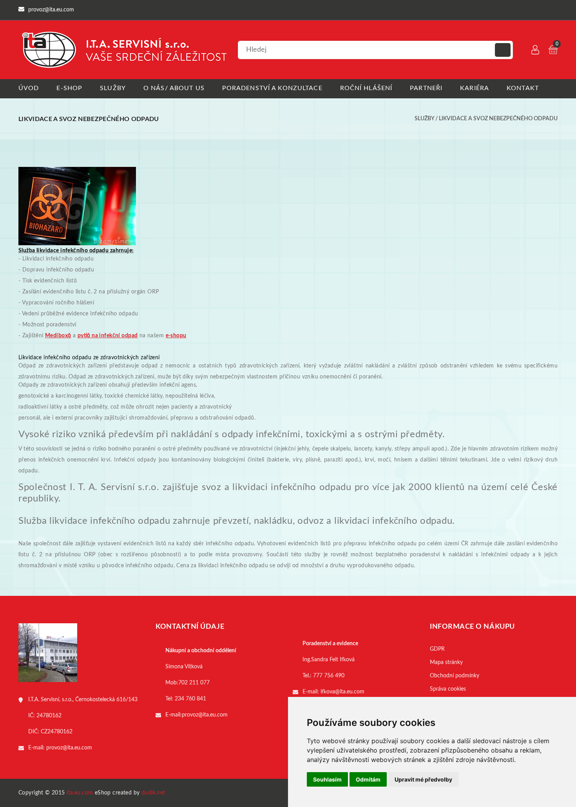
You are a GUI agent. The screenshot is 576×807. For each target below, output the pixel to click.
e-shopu (176, 335)
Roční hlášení (366, 88)
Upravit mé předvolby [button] (423, 779)
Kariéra (474, 88)
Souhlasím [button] (327, 779)
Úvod (28, 88)
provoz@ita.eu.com (69, 748)
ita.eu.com (80, 793)
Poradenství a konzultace (272, 88)
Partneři (426, 88)
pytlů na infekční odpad (108, 335)
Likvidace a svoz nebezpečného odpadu (498, 118)
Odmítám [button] (368, 779)
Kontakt (523, 88)
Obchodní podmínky (454, 676)
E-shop (69, 88)
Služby (113, 88)
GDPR (437, 649)
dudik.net (153, 793)
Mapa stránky (446, 662)
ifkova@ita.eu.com (342, 692)
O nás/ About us (174, 88)
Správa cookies (448, 689)
